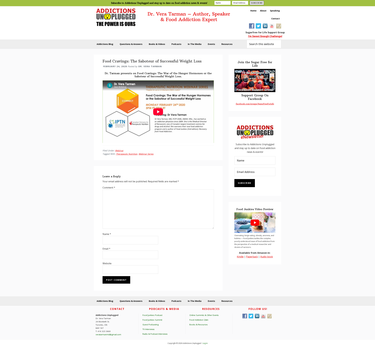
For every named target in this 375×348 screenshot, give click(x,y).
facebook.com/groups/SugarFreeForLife (255, 104)
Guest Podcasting (151, 324)
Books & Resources (198, 324)
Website (107, 263)
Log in (205, 343)
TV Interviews (149, 329)
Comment (109, 187)
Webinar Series (146, 154)
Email (106, 248)
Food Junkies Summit (152, 320)
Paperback (252, 256)
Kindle (240, 256)
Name (107, 234)
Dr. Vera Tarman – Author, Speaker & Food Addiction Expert (189, 16)
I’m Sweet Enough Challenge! (265, 36)
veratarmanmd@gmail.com (108, 334)
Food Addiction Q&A (198, 320)
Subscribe (257, 3)
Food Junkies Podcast (152, 315)
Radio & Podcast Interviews (155, 334)
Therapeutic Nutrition (126, 154)
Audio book (266, 256)
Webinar (119, 150)
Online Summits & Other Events (204, 315)
